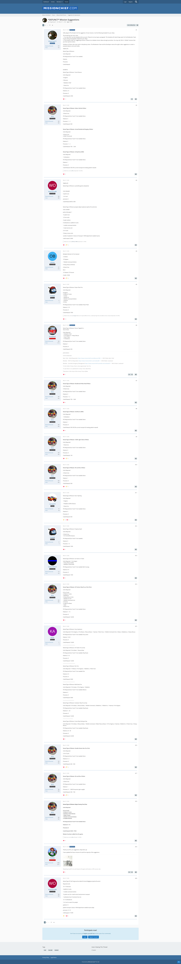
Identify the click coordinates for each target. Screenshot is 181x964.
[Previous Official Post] (129, 375)
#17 (136, 773)
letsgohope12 (53, 22)
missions (56, 950)
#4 (136, 251)
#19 (136, 846)
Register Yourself (93, 937)
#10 (136, 464)
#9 (136, 436)
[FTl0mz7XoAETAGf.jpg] (67, 861)
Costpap (74, 315)
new (45, 950)
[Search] (136, 2)
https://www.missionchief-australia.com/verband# (97, 363)
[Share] (137, 25)
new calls (50, 950)
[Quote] (136, 99)
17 (49, 25)
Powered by (90, 962)
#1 (136, 30)
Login (125, 1)
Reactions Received (49, 46)
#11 (136, 492)
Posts (46, 47)
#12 (136, 526)
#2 (136, 105)
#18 (136, 801)
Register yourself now (89, 933)
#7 (136, 380)
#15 (136, 626)
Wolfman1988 (74, 241)
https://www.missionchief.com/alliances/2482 (89, 358)
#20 (136, 878)
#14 (136, 584)
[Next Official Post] (132, 99)
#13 (136, 555)
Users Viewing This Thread (99, 947)
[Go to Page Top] (178, 962)
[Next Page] (52, 25)
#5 (136, 284)
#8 (136, 408)
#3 (136, 180)
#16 (136, 745)
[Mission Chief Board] (90, 9)
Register (131, 1)
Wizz (73, 170)
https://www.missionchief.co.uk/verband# (89, 361)
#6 (136, 325)
